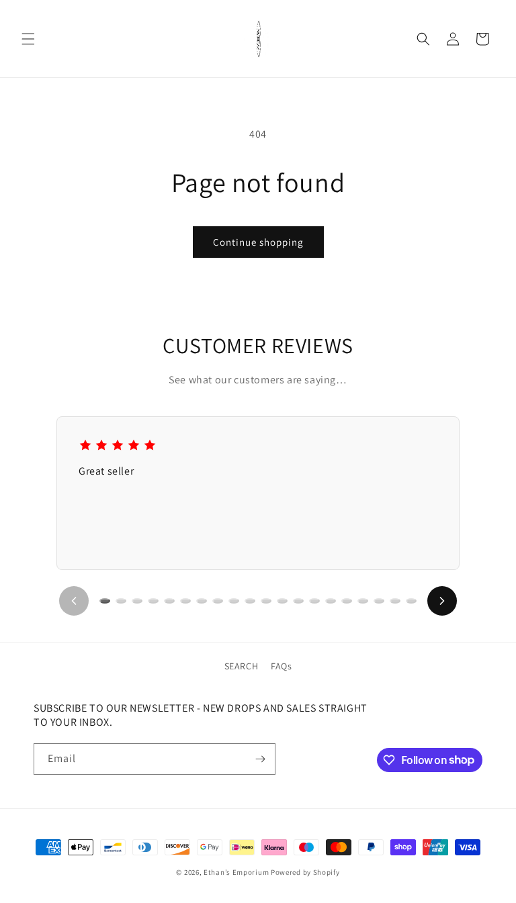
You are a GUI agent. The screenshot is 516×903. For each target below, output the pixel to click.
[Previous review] (74, 601)
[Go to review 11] (266, 601)
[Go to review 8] (217, 601)
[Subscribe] (260, 759)
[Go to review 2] (121, 601)
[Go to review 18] (379, 601)
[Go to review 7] (201, 601)
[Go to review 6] (185, 601)
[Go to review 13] (298, 601)
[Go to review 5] (169, 601)
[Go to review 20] (411, 601)
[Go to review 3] (137, 601)
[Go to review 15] (330, 601)
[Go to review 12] (282, 601)
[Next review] (442, 601)
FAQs (281, 666)
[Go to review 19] (395, 601)
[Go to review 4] (153, 601)
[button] (28, 39)
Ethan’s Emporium (236, 872)
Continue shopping (258, 242)
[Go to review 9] (233, 601)
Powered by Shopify (305, 872)
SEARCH (241, 666)
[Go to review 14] (314, 601)
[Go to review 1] (104, 601)
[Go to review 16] (346, 601)
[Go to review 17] (362, 601)
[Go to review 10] (250, 601)
